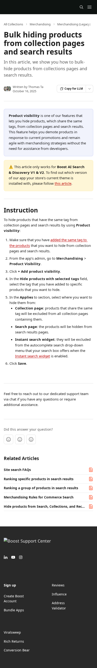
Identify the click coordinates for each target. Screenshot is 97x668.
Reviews (58, 585)
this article (63, 183)
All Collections (13, 24)
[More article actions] (89, 88)
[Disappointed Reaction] (8, 439)
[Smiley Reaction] (31, 439)
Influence (59, 594)
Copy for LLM (74, 89)
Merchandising (40, 24)
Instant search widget (32, 356)
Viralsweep (12, 632)
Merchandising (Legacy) (74, 24)
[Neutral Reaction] (19, 439)
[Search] (81, 7)
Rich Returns (14, 641)
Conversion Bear (17, 650)
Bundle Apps (14, 610)
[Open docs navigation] (89, 7)
